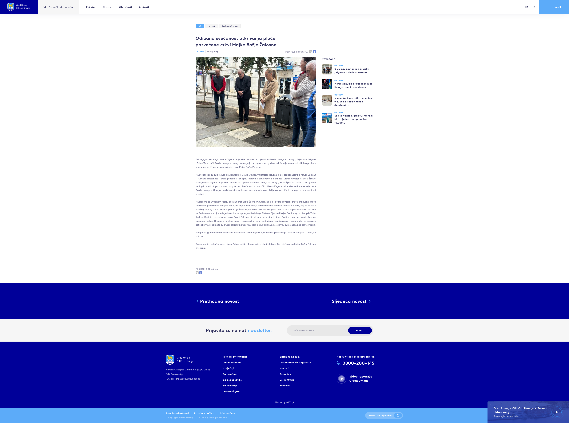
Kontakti (144, 7)
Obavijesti (125, 7)
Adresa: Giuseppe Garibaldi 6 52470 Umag (188, 369)
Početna (91, 7)
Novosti (107, 7)
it (534, 7)
